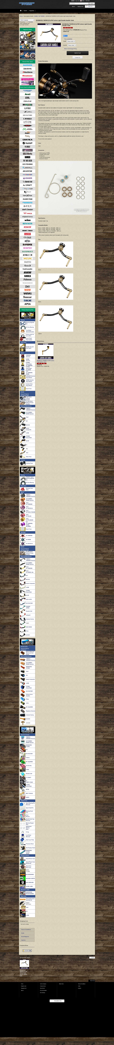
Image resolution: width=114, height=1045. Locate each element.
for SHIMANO (29, 535)
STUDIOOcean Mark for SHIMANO (29, 364)
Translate (30, 22)
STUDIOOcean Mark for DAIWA (29, 368)
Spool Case (28, 388)
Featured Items (43, 986)
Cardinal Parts (29, 463)
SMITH (27, 797)
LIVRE (27, 433)
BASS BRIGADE (30, 882)
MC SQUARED (29, 707)
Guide (22, 933)
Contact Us (77, 57)
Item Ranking (42, 992)
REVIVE (28, 425)
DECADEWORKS (30, 874)
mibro (27, 703)
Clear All (92, 957)
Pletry (27, 699)
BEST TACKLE (29, 793)
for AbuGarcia (29, 543)
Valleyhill (28, 615)
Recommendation (43, 990)
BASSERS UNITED (30, 878)
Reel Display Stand (30, 847)
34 (26, 444)
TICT (27, 452)
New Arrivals (42, 988)
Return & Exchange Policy (70, 48)
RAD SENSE (29, 627)
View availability (68, 39)
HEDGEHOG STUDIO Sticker (29, 852)
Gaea (27, 631)
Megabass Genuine (30, 711)
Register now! (80, 6)
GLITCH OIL (29, 765)
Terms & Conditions (26, 929)
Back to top (92, 980)
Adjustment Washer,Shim (28, 828)
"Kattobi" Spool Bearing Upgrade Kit (30, 478)
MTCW (27, 789)
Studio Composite (30, 583)
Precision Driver (30, 843)
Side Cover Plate (30, 839)
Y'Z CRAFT (28, 777)
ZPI (27, 421)
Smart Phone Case (30, 858)
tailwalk (28, 635)
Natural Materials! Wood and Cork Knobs (30, 653)
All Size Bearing (30, 327)
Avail (27, 417)
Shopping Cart (23, 988)
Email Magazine (25, 936)
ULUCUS (28, 719)
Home (22, 983)
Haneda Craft (29, 611)
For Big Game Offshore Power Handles (29, 403)
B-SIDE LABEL (29, 886)
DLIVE (27, 440)
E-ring (27, 832)
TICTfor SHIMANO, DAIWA (29, 373)
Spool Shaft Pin (30, 807)
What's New (61, 983)
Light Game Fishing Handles (29, 398)
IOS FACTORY (29, 603)
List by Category (43, 983)
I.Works (28, 757)
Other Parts (28, 456)
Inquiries (23, 940)
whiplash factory (30, 619)
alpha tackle (29, 599)
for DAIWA (28, 539)
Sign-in (73, 6)
